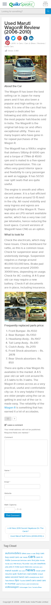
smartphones (34, 577)
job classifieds (39, 564)
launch (22, 567)
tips (17, 580)
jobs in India (14, 567)
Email (7, 482)
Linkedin (31, 38)
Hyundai (25, 564)
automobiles (13, 553)
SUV (41, 577)
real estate (32, 574)
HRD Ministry (17, 564)
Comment (8, 437)
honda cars (9, 564)
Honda (42, 560)
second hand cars (20, 577)
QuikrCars (21, 574)
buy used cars (12, 557)
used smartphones (32, 584)
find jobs (35, 560)
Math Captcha (10, 505)
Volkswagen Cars (25, 587)
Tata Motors (9, 581)
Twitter (13, 38)
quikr (14, 574)
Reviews (41, 43)
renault (40, 574)
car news (24, 557)
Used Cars (9, 47)
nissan (38, 571)
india (31, 564)
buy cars (40, 553)
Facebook (7, 38)
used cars (30, 580)
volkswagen (12, 587)
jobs (6, 567)
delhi (29, 560)
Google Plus (19, 38)
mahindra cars (37, 567)
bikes (24, 553)
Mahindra (28, 567)
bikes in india (31, 553)
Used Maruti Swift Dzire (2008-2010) (27, 536)
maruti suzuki (11, 571)
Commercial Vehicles (19, 560)
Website (7, 493)
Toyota (22, 581)
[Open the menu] (5, 4)
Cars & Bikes (30, 43)
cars (31, 557)
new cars (22, 571)
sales (7, 577)
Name (7, 471)
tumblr (25, 38)
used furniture (21, 584)
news (30, 570)
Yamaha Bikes (37, 587)
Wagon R (10, 407)
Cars (21, 43)
